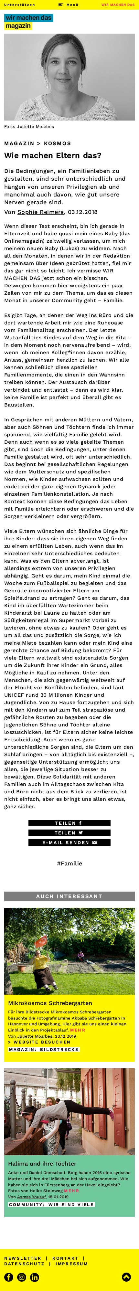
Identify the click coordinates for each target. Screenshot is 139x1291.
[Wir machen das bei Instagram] (22, 1277)
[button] (69, 823)
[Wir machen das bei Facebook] (9, 1277)
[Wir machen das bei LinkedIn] (35, 1277)
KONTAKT (65, 1258)
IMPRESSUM (72, 1263)
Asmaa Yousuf (31, 1196)
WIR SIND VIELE (71, 1204)
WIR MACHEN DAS (118, 4)
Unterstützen (20, 4)
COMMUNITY (26, 1204)
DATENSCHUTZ (24, 1263)
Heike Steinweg (46, 1190)
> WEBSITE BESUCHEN (39, 1042)
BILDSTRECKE (59, 1049)
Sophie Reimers (40, 211)
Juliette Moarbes (34, 1036)
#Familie (69, 863)
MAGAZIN (22, 1049)
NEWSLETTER (23, 1258)
